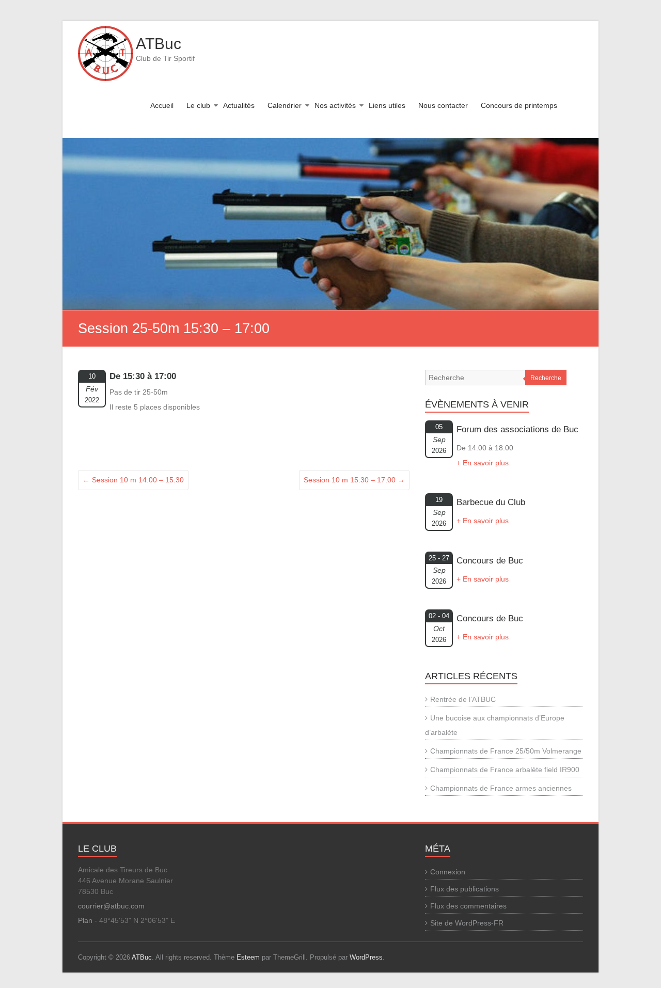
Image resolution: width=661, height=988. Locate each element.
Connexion (447, 872)
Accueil (162, 105)
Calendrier (284, 105)
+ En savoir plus (483, 463)
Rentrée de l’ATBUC (463, 699)
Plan (85, 920)
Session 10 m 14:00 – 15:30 (133, 480)
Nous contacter (443, 105)
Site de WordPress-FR (466, 923)
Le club (198, 105)
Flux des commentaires (468, 906)
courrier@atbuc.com (111, 906)
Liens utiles (387, 105)
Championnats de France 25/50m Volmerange (505, 751)
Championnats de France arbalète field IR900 (504, 769)
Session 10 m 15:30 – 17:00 (354, 480)
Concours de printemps (519, 105)
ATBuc (158, 43)
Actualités (239, 105)
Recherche (545, 378)
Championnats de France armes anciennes (501, 788)
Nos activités (335, 105)
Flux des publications (464, 889)
